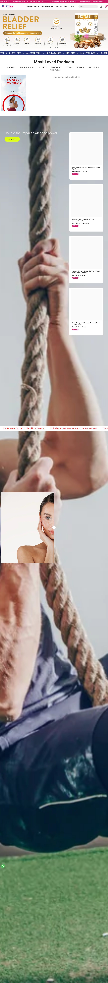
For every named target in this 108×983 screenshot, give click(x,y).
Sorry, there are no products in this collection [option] (67, 77)
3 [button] (55, 47)
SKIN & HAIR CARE (56, 67)
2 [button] (52, 47)
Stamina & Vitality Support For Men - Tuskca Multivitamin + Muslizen (86, 271)
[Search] (88, 6)
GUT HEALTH (42, 67)
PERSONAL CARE (55, 70)
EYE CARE (69, 67)
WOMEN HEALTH (94, 67)
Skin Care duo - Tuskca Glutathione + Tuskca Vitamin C (84, 220)
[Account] (101, 6)
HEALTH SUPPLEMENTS (27, 67)
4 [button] (57, 47)
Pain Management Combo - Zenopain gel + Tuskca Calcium (85, 323)
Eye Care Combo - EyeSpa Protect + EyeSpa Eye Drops (86, 168)
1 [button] (50, 47)
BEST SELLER (11, 67)
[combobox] (86, 6)
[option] (54, 30)
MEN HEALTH (80, 67)
